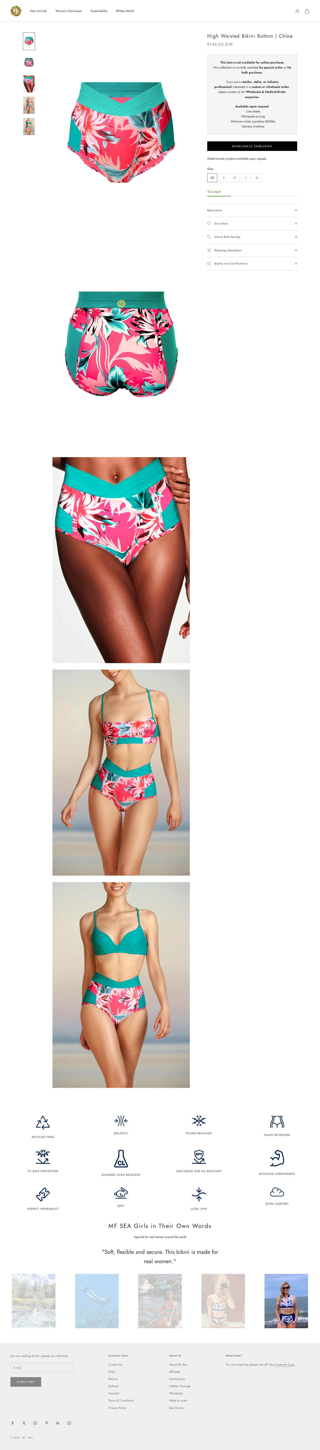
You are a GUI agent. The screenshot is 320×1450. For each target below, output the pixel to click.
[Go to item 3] (29, 84)
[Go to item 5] (29, 126)
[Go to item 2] (29, 63)
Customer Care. (285, 1364)
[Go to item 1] (29, 41)
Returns (113, 1379)
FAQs (111, 1372)
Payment (113, 1393)
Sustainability (99, 11)
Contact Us (115, 1364)
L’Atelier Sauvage (180, 1386)
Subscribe (26, 1382)
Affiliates (174, 1372)
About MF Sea (178, 1364)
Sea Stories (176, 1408)
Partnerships (177, 1379)
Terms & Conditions (121, 1400)
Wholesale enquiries (252, 146)
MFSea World (125, 11)
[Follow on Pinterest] (46, 1423)
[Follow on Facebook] (12, 1423)
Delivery (113, 1386)
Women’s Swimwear (69, 11)
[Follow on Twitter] (24, 1423)
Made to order (178, 1400)
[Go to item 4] (29, 105)
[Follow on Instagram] (35, 1423)
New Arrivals (38, 11)
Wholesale (176, 1393)
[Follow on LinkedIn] (58, 1423)
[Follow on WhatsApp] (69, 1423)
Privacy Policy (117, 1408)
